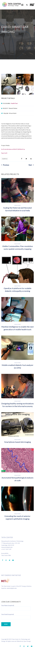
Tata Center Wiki (6, 555)
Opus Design (27, 641)
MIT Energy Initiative (11, 575)
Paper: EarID (4, 153)
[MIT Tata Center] (11, 4)
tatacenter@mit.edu (6, 547)
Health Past (14, 103)
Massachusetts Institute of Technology (12, 541)
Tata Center (7, 537)
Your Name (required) (7, 605)
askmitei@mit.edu (12, 588)
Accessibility (4, 553)
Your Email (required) (7, 614)
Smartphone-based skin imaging (17, 442)
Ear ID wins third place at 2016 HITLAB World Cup (13, 149)
